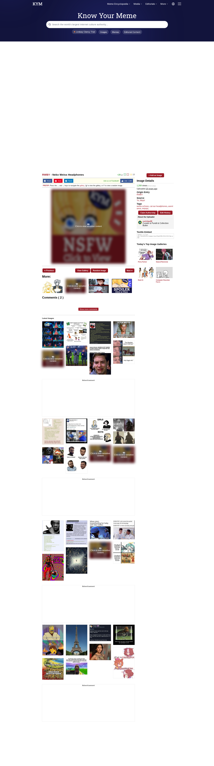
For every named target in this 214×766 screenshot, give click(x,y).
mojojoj (145, 208)
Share (48, 181)
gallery (82, 185)
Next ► (130, 270)
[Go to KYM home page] (37, 4)
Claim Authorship (147, 213)
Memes (115, 32)
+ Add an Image (155, 175)
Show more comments (88, 309)
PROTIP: (46, 185)
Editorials (150, 4)
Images (103, 32)
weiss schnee (143, 206)
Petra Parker (142, 262)
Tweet (69, 181)
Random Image (99, 270)
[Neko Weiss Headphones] (88, 226)
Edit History (165, 213)
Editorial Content (132, 32)
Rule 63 (140, 280)
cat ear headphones (158, 206)
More (163, 4)
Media (137, 4)
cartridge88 (147, 221)
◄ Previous (49, 270)
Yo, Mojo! (141, 200)
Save (59, 181)
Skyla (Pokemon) (162, 262)
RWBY (46, 174)
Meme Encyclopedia (118, 4)
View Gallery (82, 270)
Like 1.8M (127, 181)
